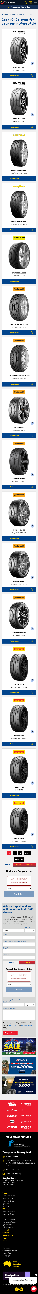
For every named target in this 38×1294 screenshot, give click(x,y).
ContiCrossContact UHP (19, 324)
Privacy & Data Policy (14, 1284)
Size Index (6, 1248)
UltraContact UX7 (19, 633)
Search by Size (8, 1198)
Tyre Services (7, 1225)
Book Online (8, 1235)
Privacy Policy (13, 1025)
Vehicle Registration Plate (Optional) (11, 1001)
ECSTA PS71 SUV (19, 67)
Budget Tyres (7, 1253)
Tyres (5, 1193)
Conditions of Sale (27, 1284)
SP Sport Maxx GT (19, 273)
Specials (6, 1230)
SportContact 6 (19, 479)
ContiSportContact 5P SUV (19, 376)
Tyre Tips (6, 1206)
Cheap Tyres (7, 1256)
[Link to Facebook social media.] (17, 1289)
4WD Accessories (9, 1219)
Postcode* (6, 955)
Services (6, 1217)
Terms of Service (26, 1025)
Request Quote (10, 1033)
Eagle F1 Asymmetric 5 (19, 170)
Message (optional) (9, 1009)
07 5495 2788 (12, 1169)
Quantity (28, 928)
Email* (5, 948)
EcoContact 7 (19, 427)
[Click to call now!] (25, 2)
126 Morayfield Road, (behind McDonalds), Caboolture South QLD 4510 (20, 1163)
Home (5, 15)
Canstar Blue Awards (10, 1250)
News (5, 1241)
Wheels (6, 1209)
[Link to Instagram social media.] (21, 1289)
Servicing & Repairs (9, 1222)
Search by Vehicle (9, 1196)
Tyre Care (6, 1204)
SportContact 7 (19, 530)
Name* (5, 935)
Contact (6, 1233)
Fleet (5, 1238)
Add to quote (14, 76)
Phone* (14, 941)
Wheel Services (8, 1227)
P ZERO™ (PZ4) (19, 684)
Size (4, 928)
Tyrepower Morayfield (20, 7)
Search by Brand (8, 1201)
